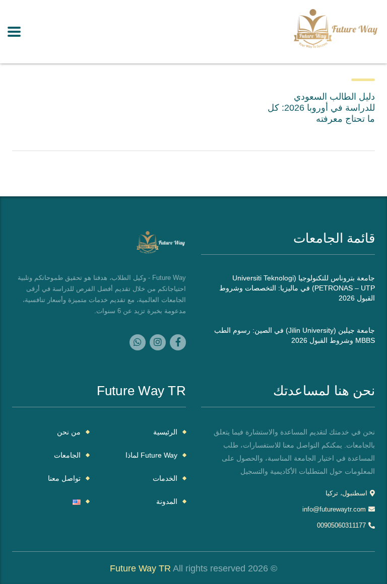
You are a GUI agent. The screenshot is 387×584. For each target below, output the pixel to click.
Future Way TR (140, 568)
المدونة (166, 501)
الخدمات (165, 478)
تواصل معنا (64, 478)
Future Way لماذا (151, 455)
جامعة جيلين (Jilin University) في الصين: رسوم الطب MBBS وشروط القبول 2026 (294, 335)
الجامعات (67, 455)
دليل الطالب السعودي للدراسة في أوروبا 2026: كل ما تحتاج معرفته (321, 108)
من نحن (69, 432)
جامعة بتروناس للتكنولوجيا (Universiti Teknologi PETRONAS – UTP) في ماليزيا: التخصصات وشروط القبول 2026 (297, 288)
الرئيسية (165, 432)
